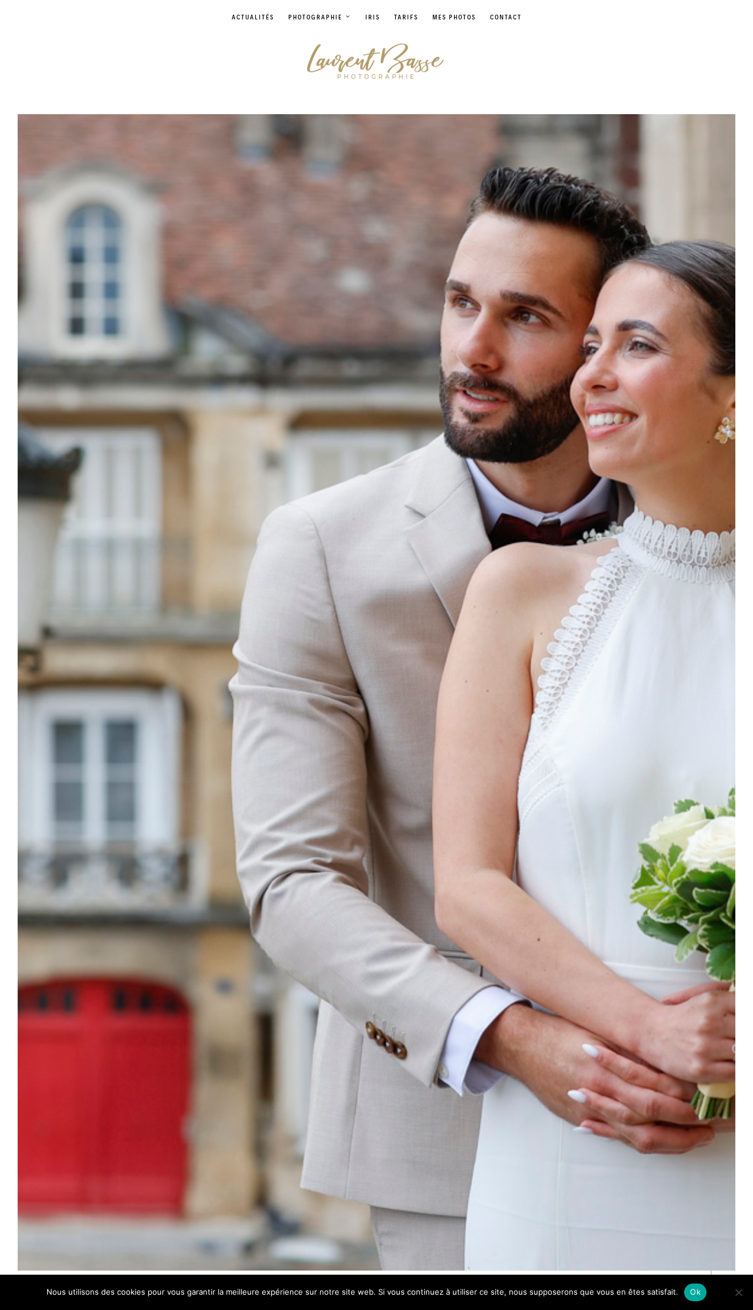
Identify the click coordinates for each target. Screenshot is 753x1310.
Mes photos (454, 17)
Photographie (315, 17)
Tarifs (406, 17)
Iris (372, 17)
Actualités (253, 17)
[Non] (738, 1292)
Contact (506, 17)
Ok (695, 1291)
